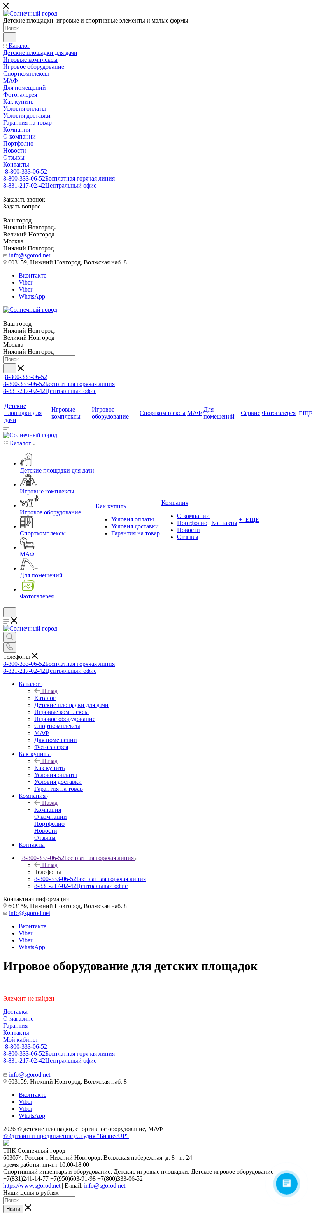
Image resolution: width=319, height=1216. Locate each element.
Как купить (49, 767)
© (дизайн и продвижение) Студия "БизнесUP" (66, 1136)
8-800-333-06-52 (26, 171)
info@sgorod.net (29, 255)
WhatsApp (32, 296)
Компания (47, 809)
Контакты (16, 1032)
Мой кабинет (20, 1039)
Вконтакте (32, 275)
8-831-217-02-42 (49, 185)
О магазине (18, 1018)
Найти (13, 1209)
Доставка (15, 1011)
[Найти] (9, 37)
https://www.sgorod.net (31, 1185)
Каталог (45, 698)
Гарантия (15, 1025)
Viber (25, 282)
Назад (50, 691)
